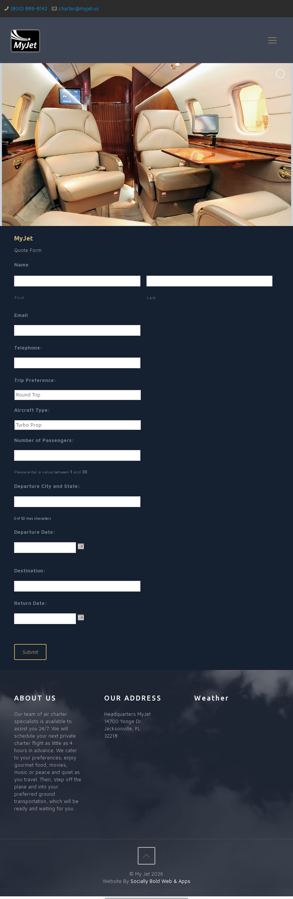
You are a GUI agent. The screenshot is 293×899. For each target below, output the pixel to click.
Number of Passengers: (45, 440)
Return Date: (32, 603)
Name (23, 265)
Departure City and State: (49, 486)
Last (151, 297)
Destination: (31, 570)
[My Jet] (25, 40)
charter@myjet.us (79, 8)
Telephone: (30, 348)
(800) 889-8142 (29, 8)
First (19, 297)
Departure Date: (36, 532)
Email (22, 315)
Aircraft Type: (33, 410)
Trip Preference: (37, 380)
